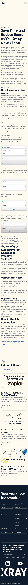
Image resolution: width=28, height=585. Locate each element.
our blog (15, 341)
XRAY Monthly (4, 528)
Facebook (20, 343)
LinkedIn (3, 344)
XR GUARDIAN (18, 514)
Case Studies (18, 532)
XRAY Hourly (4, 532)
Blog (2, 12)
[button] (25, 3)
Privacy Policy (4, 514)
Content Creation (5, 536)
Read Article (4, 407)
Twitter (16, 343)
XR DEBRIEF (17, 511)
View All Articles (6, 369)
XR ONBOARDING (19, 518)
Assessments (18, 536)
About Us (3, 507)
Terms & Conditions (5, 511)
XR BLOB (17, 522)
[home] (3, 3)
